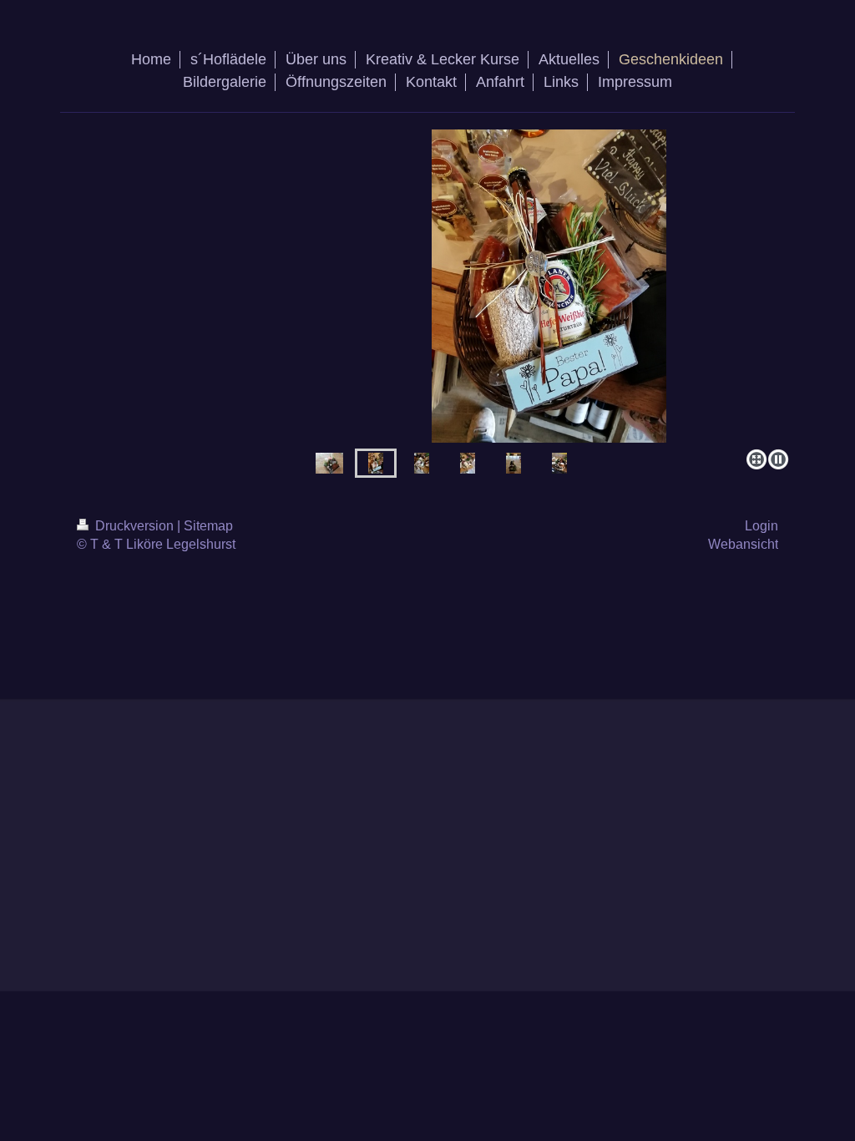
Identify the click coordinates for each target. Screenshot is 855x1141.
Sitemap (208, 526)
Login (761, 526)
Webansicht (743, 544)
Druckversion (134, 526)
